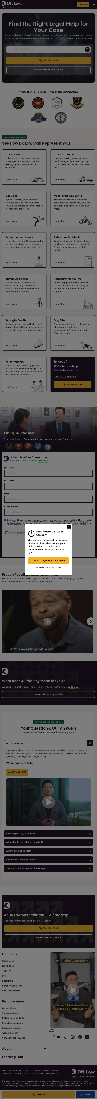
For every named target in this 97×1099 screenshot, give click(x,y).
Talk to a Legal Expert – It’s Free (48, 560)
